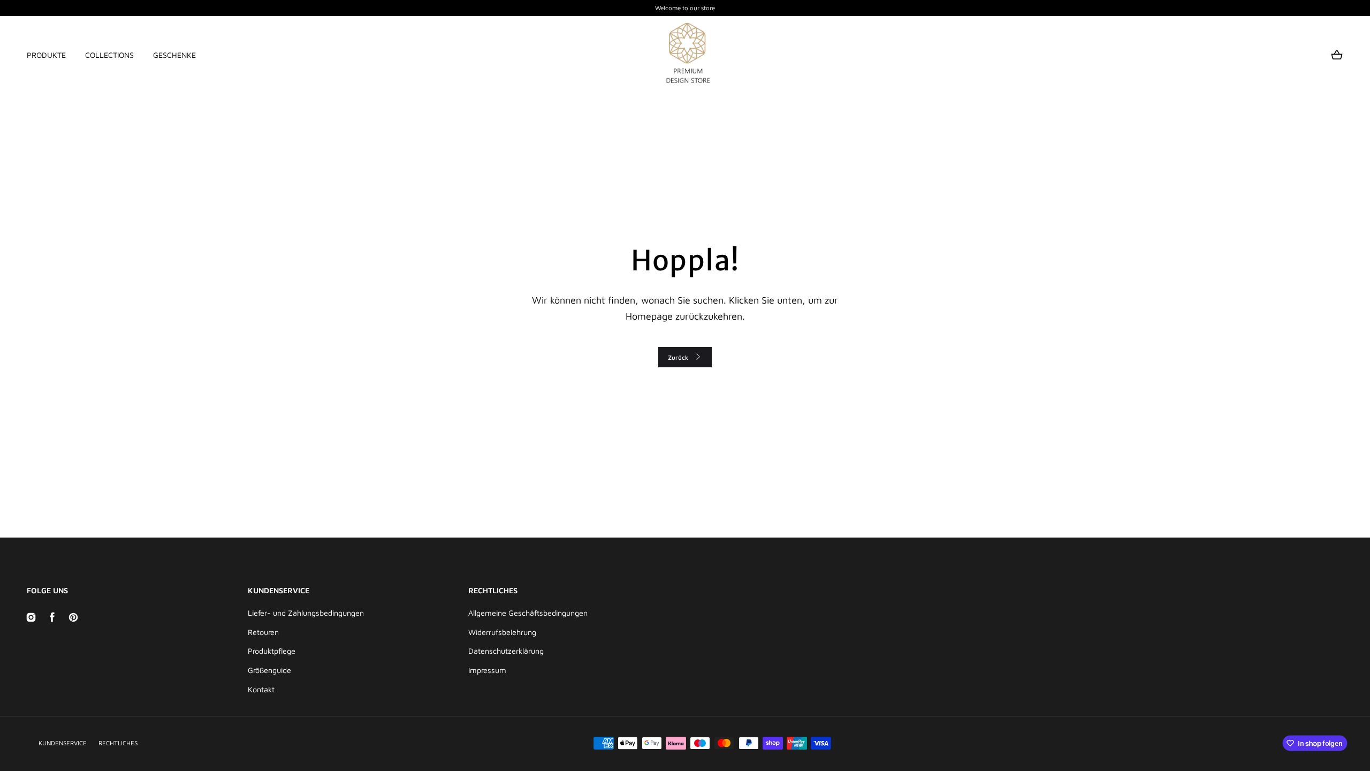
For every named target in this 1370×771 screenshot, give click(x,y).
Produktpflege (271, 650)
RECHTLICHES (118, 742)
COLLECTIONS (109, 54)
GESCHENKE (174, 54)
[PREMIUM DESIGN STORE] (685, 55)
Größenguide (269, 670)
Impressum (487, 670)
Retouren (263, 632)
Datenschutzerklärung (506, 650)
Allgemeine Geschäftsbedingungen (528, 612)
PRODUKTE (46, 54)
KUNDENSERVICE (63, 742)
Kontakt (261, 689)
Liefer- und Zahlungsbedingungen (306, 612)
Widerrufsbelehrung (502, 632)
